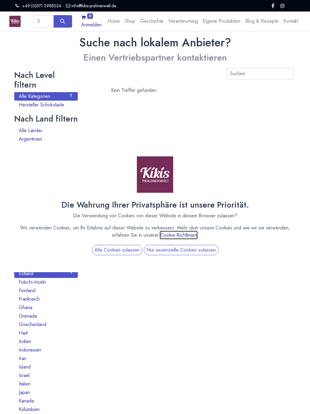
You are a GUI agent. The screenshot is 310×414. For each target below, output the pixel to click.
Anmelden (91, 24)
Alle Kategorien (45, 96)
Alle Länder (45, 130)
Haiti (45, 332)
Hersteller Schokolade (45, 104)
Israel (45, 375)
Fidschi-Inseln (45, 282)
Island (45, 366)
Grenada (45, 315)
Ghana (45, 307)
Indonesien (45, 349)
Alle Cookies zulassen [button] (117, 249)
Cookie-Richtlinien (178, 235)
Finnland (45, 290)
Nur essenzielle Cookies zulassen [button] (181, 249)
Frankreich (45, 298)
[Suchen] (63, 21)
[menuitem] (113, 21)
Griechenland (45, 324)
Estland (45, 273)
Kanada (45, 400)
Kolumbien (45, 409)
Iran (45, 358)
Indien (45, 341)
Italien (45, 383)
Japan (45, 392)
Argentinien (45, 138)
